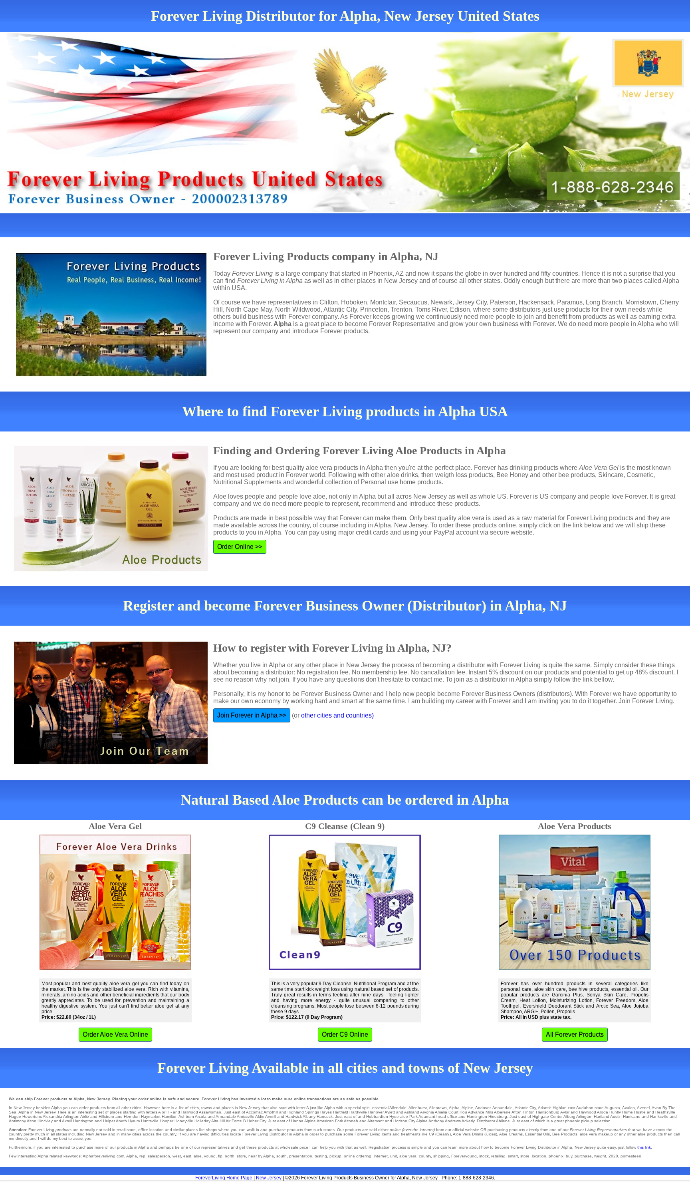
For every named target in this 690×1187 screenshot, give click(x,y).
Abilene (503, 1121)
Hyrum (134, 1121)
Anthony (436, 1121)
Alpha (454, 1107)
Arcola (200, 1116)
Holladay (202, 1121)
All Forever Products (575, 1034)
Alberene (502, 1112)
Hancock (325, 1116)
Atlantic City (525, 1107)
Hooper (166, 1121)
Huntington (83, 1121)
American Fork (330, 1121)
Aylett (390, 1112)
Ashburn (186, 1116)
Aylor (564, 1112)
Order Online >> (239, 546)
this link (644, 1147)
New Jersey (269, 1178)
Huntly (615, 1112)
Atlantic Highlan (552, 1107)
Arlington (71, 1116)
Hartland (601, 1116)
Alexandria (52, 1116)
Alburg (569, 1116)
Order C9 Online (345, 1034)
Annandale (502, 1107)
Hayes (326, 1112)
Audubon (584, 1107)
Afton (516, 1112)
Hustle (640, 1112)
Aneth (121, 1121)
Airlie (84, 1116)
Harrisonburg (547, 1112)
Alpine (467, 1107)
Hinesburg (497, 1116)
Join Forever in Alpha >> (251, 715)
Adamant (426, 1116)
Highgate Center (547, 1116)
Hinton (529, 1112)
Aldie (259, 1116)
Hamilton (170, 1116)
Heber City (256, 1121)
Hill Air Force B (233, 1121)
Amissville (245, 1116)
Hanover (376, 1112)
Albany (309, 1116)
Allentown (438, 1107)
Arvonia (427, 1112)
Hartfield (340, 1112)
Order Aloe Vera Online (115, 1034)
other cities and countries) (337, 715)
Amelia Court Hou (451, 1112)
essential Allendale (389, 1107)
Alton (31, 1121)
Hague (15, 1116)
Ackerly (468, 1121)
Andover (482, 1107)
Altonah (351, 1121)
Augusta (612, 1107)
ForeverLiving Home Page (223, 1178)
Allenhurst (417, 1107)
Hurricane (631, 1116)
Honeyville (183, 1121)
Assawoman (210, 1112)
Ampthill (271, 1112)
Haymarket (151, 1116)
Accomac (254, 1112)
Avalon (628, 1107)
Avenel (643, 1107)
